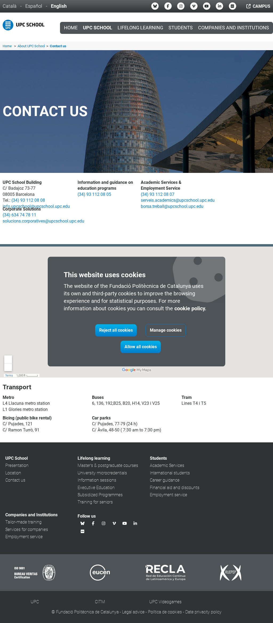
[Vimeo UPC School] (193, 6)
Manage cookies (166, 330)
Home (71, 27)
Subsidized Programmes (100, 494)
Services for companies (26, 529)
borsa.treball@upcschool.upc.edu (172, 206)
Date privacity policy (203, 611)
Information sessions (97, 480)
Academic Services (167, 465)
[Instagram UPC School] (180, 6)
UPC (35, 601)
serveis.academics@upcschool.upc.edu (178, 200)
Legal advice (133, 611)
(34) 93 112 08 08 (28, 200)
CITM (100, 601)
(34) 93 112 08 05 (94, 194)
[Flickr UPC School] (232, 6)
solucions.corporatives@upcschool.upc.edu (43, 221)
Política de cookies (165, 611)
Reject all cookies (116, 330)
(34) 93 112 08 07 (157, 194)
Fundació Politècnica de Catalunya (87, 611)
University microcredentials (102, 472)
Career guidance (164, 480)
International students (170, 472)
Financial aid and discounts (174, 487)
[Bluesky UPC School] (154, 6)
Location (13, 472)
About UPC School (32, 46)
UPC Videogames (165, 601)
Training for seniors (95, 502)
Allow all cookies (141, 346)
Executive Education (96, 487)
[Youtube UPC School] (206, 6)
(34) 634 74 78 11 (19, 214)
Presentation (17, 465)
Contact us (15, 480)
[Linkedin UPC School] (219, 6)
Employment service (168, 494)
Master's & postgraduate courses (108, 465)
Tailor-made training (23, 522)
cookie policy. (190, 308)
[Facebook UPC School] (167, 6)
